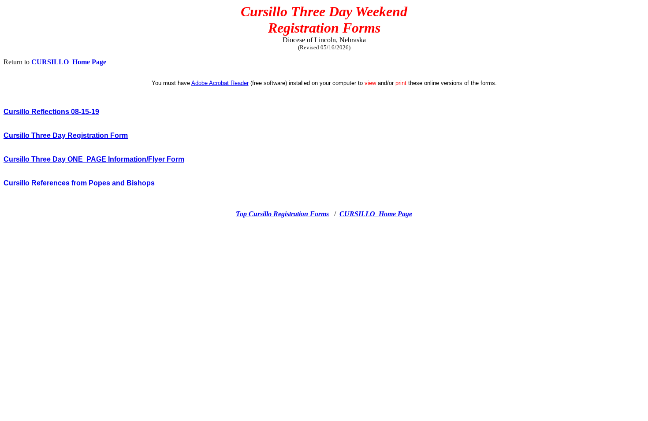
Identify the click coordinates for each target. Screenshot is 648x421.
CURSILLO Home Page (68, 62)
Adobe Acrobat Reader (220, 83)
